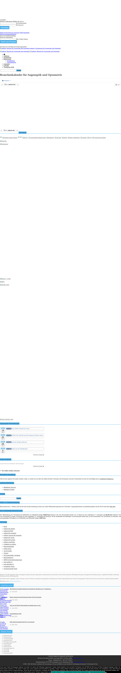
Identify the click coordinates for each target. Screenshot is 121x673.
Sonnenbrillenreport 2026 (15, 613)
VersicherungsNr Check (10, 569)
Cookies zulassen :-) (57, 672)
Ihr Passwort (19, 25)
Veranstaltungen (11, 62)
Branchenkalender (9, 546)
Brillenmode (7, 59)
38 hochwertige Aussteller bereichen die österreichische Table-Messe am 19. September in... (31, 589)
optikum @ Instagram (10, 533)
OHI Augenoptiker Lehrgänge (12, 555)
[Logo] (15, 51)
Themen (6, 553)
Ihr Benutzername (21, 23)
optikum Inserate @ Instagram (13, 535)
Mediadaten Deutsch (10, 487)
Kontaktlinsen (11, 61)
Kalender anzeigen (38, 454)
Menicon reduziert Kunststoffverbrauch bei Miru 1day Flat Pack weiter (25, 597)
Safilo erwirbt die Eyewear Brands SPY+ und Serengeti (22, 622)
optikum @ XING (8, 531)
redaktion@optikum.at (14, 581)
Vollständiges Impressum (79, 662)
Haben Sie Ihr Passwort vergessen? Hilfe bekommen (14, 32)
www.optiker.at (8, 562)
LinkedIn (6, 65)
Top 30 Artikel (8, 551)
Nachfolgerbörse (8, 557)
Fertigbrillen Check (9, 566)
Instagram (7, 64)
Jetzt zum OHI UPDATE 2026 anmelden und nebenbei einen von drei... (25, 605)
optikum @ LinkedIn (9, 529)
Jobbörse (6, 56)
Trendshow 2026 (9, 67)
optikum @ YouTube (9, 540)
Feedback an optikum (10, 544)
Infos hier (112, 506)
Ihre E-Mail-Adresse (22, 39)
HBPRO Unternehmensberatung (13, 560)
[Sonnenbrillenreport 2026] (5, 617)
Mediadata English (9, 489)
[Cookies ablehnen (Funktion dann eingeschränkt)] (106, 672)
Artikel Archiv (7, 549)
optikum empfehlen (9, 542)
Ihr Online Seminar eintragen (11, 470)
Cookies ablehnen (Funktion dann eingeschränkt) (76, 672)
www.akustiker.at (9, 564)
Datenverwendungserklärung (8, 34)
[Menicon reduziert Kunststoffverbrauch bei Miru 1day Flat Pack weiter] (6, 604)
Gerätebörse (7, 57)
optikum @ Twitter (9, 538)
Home (5, 526)
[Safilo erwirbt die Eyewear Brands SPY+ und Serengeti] (4, 628)
